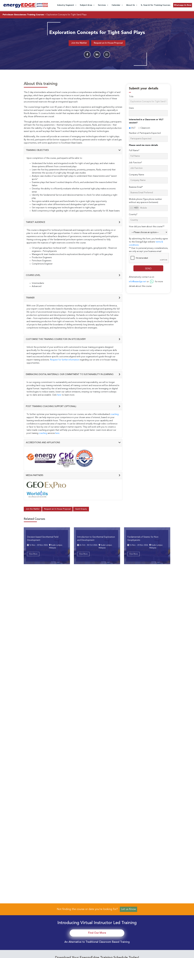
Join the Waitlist (79, 43)
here (59, 395)
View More (33, 554)
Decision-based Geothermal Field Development (42, 538)
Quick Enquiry (81, 509)
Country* (133, 215)
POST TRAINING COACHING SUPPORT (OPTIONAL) (51, 406)
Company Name (136, 175)
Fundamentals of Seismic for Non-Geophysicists (143, 538)
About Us (130, 5)
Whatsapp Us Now (182, 5)
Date (131, 108)
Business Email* (136, 187)
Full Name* (134, 151)
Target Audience (35, 222)
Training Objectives (37, 150)
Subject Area (86, 5)
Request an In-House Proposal (108, 43)
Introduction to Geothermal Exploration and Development (96, 538)
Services (102, 5)
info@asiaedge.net (137, 282)
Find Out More (97, 933)
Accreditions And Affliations (43, 443)
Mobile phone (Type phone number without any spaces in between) (145, 200)
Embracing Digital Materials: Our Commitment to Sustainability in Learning (69, 374)
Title (131, 97)
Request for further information (64, 360)
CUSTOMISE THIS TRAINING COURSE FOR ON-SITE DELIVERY (56, 339)
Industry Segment (65, 5)
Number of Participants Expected (145, 133)
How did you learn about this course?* (146, 227)
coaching (114, 414)
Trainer (30, 298)
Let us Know (128, 909)
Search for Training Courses (156, 5)
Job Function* (135, 163)
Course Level (33, 275)
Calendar (116, 5)
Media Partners (34, 475)
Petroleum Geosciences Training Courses (23, 15)
